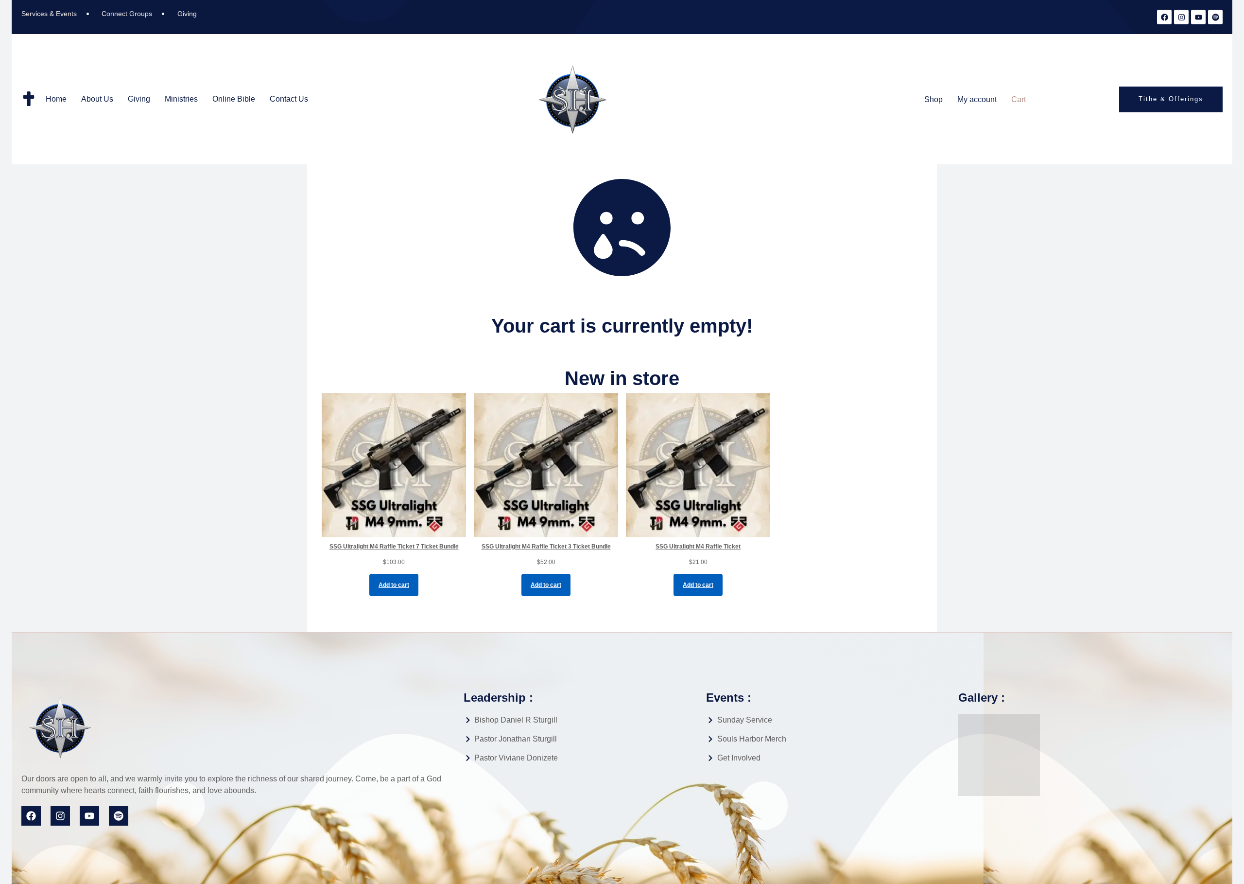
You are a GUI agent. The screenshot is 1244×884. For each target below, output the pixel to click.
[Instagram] (1181, 17)
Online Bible (233, 99)
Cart (1018, 99)
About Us (97, 99)
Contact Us (289, 99)
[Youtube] (1198, 17)
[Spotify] (1215, 17)
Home (56, 99)
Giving (139, 99)
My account (977, 99)
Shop (933, 99)
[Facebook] (1164, 17)
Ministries (181, 99)
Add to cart (394, 585)
